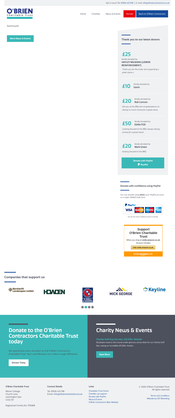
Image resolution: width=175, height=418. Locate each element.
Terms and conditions (160, 396)
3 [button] (89, 307)
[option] (21, 290)
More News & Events (20, 38)
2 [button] (86, 307)
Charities (96, 14)
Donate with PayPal (143, 160)
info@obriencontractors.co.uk (156, 3)
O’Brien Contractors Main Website (103, 402)
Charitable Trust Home (99, 391)
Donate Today (18, 362)
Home (83, 14)
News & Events (113, 14)
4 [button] (92, 307)
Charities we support (98, 394)
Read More (104, 354)
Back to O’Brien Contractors (152, 14)
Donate (129, 14)
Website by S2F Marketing (158, 398)
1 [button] (82, 307)
